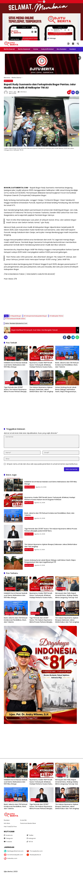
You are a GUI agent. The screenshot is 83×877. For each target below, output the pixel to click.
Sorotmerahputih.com (15, 855)
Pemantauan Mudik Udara (16, 319)
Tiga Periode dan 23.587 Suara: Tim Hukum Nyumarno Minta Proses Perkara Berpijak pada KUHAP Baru (15, 389)
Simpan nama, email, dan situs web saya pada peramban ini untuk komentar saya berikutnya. (42, 464)
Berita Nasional (10, 358)
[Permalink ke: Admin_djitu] (6, 92)
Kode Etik (23, 820)
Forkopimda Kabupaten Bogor (36, 316)
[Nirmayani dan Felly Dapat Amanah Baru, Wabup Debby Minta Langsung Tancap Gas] (67, 583)
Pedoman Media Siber (28, 823)
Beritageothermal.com (15, 851)
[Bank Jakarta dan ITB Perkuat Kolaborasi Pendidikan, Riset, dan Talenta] (67, 353)
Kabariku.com (12, 858)
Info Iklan (7, 823)
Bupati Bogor (16, 316)
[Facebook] (64, 337)
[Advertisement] (41, 169)
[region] (41, 64)
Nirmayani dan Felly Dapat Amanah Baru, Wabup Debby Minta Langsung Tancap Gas (66, 595)
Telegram (9, 838)
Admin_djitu (12, 91)
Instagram (32, 838)
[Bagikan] (77, 92)
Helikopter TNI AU (57, 316)
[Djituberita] (11, 43)
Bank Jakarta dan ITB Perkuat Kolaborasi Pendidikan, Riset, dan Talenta (67, 365)
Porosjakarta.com (36, 851)
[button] (68, 43)
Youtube (9, 842)
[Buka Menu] (73, 43)
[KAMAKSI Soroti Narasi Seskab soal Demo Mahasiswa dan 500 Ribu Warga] (16, 353)
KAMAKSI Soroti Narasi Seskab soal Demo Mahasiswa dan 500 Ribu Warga (15, 365)
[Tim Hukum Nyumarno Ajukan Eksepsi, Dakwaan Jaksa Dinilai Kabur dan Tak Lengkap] (41, 377)
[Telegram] (73, 337)
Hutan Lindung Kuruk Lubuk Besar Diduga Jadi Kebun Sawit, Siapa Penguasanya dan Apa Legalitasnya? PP (65, 389)
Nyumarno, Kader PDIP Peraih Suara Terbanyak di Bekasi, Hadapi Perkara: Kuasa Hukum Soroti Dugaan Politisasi (41, 365)
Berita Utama (8, 81)
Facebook (9, 835)
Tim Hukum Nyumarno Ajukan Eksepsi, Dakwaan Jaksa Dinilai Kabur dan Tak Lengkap (41, 389)
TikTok (31, 842)
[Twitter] (69, 337)
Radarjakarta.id (35, 855)
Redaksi (7, 820)
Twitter (31, 835)
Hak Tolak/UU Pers (10, 827)
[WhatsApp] (77, 337)
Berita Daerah (61, 383)
